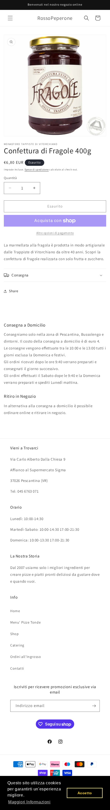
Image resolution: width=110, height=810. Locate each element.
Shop (14, 633)
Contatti (17, 668)
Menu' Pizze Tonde (25, 622)
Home (15, 611)
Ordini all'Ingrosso (25, 656)
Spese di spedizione (37, 169)
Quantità (10, 178)
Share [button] (13, 291)
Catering (17, 645)
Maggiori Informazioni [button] (29, 802)
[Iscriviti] (94, 706)
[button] (10, 18)
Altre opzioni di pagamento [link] (55, 233)
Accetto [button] (85, 793)
